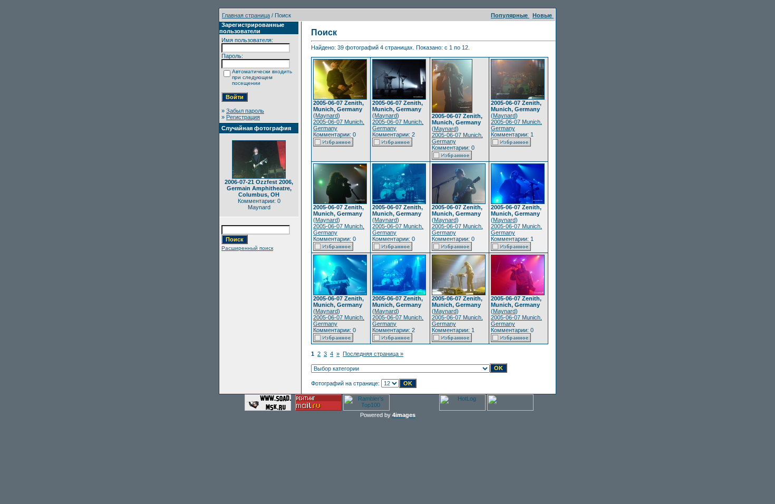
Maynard (326, 115)
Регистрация (243, 117)
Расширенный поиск (247, 248)
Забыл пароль (245, 111)
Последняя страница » (373, 354)
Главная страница (246, 15)
